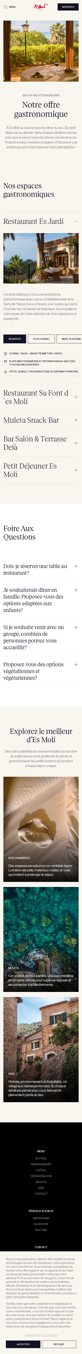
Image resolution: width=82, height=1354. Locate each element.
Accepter (23, 1344)
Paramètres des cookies (41, 1335)
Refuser (59, 1344)
